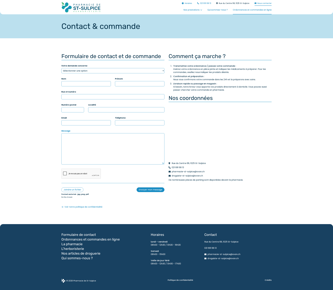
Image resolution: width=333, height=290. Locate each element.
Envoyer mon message (150, 189)
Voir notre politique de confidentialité (83, 206)
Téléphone (120, 118)
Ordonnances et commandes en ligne (91, 239)
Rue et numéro (68, 92)
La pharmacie (72, 244)
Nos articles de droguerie (80, 253)
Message (65, 131)
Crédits (268, 280)
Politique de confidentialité (180, 280)
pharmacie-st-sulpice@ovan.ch (223, 254)
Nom (63, 78)
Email (64, 118)
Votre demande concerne (74, 65)
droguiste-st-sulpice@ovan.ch (223, 258)
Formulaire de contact (78, 235)
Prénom (119, 78)
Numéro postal (68, 105)
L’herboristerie (72, 249)
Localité (92, 105)
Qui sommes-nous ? (77, 258)
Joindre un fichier (72, 189)
